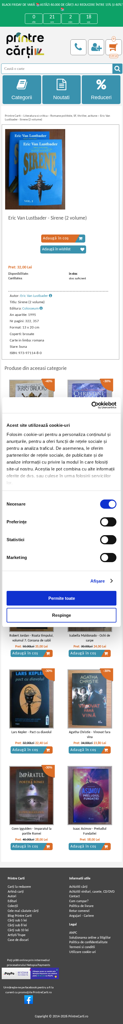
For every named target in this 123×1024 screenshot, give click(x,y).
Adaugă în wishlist (56, 249)
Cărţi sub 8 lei (17, 925)
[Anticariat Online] (28, 1003)
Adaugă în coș (56, 238)
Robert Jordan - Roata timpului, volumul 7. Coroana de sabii (31, 638)
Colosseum (30, 308)
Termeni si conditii (82, 947)
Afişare (97, 581)
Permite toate (61, 598)
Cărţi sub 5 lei (17, 920)
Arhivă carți (16, 892)
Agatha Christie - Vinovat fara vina (89, 735)
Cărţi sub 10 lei (18, 930)
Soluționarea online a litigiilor (90, 938)
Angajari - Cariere (81, 916)
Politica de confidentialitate (88, 942)
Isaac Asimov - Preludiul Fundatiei (89, 831)
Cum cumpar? (79, 901)
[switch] (108, 522)
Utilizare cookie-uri (82, 952)
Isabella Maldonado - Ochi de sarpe (89, 638)
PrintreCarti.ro (78, 1016)
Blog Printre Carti (20, 916)
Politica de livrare (81, 906)
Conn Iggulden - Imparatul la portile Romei (31, 831)
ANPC (73, 933)
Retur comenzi (79, 911)
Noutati (61, 97)
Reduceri (101, 97)
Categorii (21, 97)
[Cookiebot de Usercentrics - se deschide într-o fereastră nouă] (91, 405)
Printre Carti (13, 116)
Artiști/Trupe (16, 935)
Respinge (61, 615)
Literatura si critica (35, 116)
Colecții (13, 906)
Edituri (12, 901)
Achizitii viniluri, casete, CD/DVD (91, 892)
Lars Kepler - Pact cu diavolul (31, 732)
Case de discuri (18, 940)
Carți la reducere (19, 887)
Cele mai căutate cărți (23, 911)
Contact (74, 896)
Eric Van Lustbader (34, 296)
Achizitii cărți (78, 887)
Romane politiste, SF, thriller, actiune (73, 116)
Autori (12, 896)
